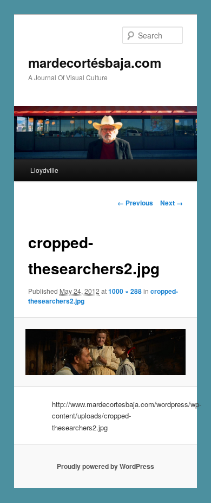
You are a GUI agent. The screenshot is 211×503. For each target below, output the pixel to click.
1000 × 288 (125, 291)
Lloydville (44, 170)
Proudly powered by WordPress (105, 466)
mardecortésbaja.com (94, 62)
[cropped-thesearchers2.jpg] (105, 352)
